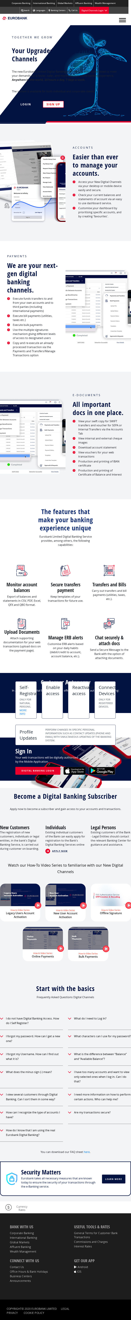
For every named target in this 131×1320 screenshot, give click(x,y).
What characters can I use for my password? (102, 1036)
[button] (122, 19)
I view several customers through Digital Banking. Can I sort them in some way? (31, 1097)
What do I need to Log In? (90, 1018)
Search (27, 10)
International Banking (44, 3)
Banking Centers (58, 10)
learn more (113, 1179)
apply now (60, 851)
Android (82, 1267)
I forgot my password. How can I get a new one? (33, 1038)
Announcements (20, 1281)
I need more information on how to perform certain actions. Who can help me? (102, 1097)
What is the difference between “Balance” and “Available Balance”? (100, 1056)
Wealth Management (105, 3)
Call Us (74, 10)
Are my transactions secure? (92, 1112)
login (25, 104)
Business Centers (21, 1276)
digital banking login (37, 770)
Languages (40, 10)
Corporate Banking (21, 3)
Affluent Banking (83, 3)
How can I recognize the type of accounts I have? (33, 1115)
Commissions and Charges (91, 1242)
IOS (79, 1271)
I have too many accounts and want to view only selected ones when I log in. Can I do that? (101, 1076)
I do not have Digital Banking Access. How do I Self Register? (32, 1021)
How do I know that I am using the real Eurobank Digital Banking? (30, 1132)
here (87, 1152)
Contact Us (17, 1267)
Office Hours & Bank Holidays (29, 1271)
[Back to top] (125, 1313)
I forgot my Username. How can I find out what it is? (32, 1056)
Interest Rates (83, 1246)
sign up (53, 104)
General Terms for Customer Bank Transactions (96, 1235)
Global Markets (65, 3)
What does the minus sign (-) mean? (29, 1072)
